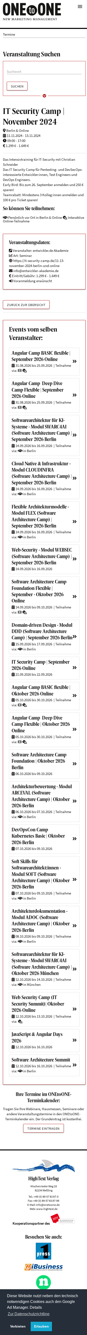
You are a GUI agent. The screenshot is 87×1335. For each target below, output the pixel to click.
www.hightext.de (47, 1209)
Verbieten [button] (18, 1326)
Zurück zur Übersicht (26, 305)
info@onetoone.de (48, 1205)
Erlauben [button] (41, 1326)
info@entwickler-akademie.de (35, 270)
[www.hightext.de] (43, 1171)
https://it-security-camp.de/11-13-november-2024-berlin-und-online (36, 263)
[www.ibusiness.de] (43, 1269)
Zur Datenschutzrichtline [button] (29, 1314)
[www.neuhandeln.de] (43, 1289)
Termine (9, 34)
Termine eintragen (43, 1128)
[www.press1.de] (43, 1258)
